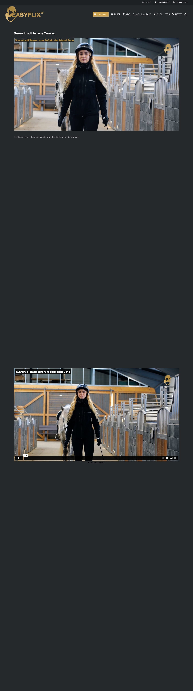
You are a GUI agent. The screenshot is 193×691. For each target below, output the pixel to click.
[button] (185, 14)
